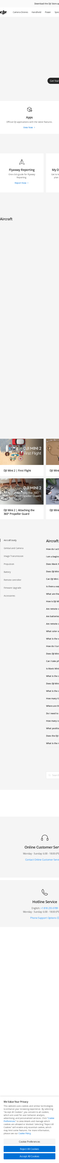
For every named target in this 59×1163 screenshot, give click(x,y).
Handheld (36, 12)
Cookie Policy (24, 1133)
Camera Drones (20, 12)
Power (48, 12)
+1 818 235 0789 (49, 908)
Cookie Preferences (29, 1141)
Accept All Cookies (29, 1156)
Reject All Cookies (29, 1149)
